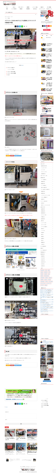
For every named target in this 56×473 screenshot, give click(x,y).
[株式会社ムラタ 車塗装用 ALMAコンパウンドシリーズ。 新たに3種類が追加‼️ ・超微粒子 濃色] (50, 361)
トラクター (42, 285)
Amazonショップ (49, 8)
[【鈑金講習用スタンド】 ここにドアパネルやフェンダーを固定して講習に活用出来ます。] (43, 368)
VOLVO (47, 281)
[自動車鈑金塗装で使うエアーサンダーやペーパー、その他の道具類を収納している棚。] (43, 361)
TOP (20, 466)
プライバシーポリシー (33, 466)
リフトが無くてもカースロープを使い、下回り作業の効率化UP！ (20, 438)
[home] (47, 28)
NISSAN (47, 277)
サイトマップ (48, 37)
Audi (46, 270)
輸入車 (46, 285)
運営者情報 (28, 8)
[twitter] (15, 26)
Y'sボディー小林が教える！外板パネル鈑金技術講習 (49, 89)
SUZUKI (46, 279)
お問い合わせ (35, 8)
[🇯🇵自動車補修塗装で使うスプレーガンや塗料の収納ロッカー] (50, 354)
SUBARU (42, 279)
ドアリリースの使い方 (10, 67)
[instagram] (47, 26)
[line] (22, 26)
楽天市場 (12, 155)
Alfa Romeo (42, 270)
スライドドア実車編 (11, 69)
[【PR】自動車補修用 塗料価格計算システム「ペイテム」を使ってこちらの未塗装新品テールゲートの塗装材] (43, 348)
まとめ (8, 74)
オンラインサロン (43, 283)
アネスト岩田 (50, 281)
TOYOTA (49, 279)
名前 (6, 419)
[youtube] (49, 26)
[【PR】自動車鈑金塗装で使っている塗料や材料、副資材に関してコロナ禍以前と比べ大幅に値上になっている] (50, 368)
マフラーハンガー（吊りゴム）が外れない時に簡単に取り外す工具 (9, 438)
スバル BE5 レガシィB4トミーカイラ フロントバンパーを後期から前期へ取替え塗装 (49, 72)
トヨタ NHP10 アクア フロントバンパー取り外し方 (49, 44)
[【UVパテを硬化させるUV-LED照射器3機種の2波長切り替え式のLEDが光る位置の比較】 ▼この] (43, 354)
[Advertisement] (21, 84)
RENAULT (50, 277)
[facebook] (18, 26)
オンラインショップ (42, 8)
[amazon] (51, 26)
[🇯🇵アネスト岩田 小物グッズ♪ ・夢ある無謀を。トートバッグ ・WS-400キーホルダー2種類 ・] (50, 348)
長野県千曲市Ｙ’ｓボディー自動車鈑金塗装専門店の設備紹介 (32, 452)
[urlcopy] (26, 26)
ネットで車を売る (14, 8)
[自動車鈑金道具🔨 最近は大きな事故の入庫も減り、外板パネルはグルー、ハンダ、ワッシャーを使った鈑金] (43, 375)
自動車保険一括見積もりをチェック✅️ (15, 399)
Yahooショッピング (18, 155)
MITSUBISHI (42, 277)
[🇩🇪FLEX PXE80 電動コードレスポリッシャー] (50, 375)
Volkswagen (42, 281)
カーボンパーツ (49, 283)
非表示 (22, 65)
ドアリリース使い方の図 (11, 71)
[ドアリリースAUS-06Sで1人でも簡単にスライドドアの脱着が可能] (20, 26)
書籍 (7, 8)
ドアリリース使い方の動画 (11, 73)
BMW (48, 270)
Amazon (8, 155)
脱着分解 (21, 8)
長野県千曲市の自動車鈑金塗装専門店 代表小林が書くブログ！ (28, 468)
